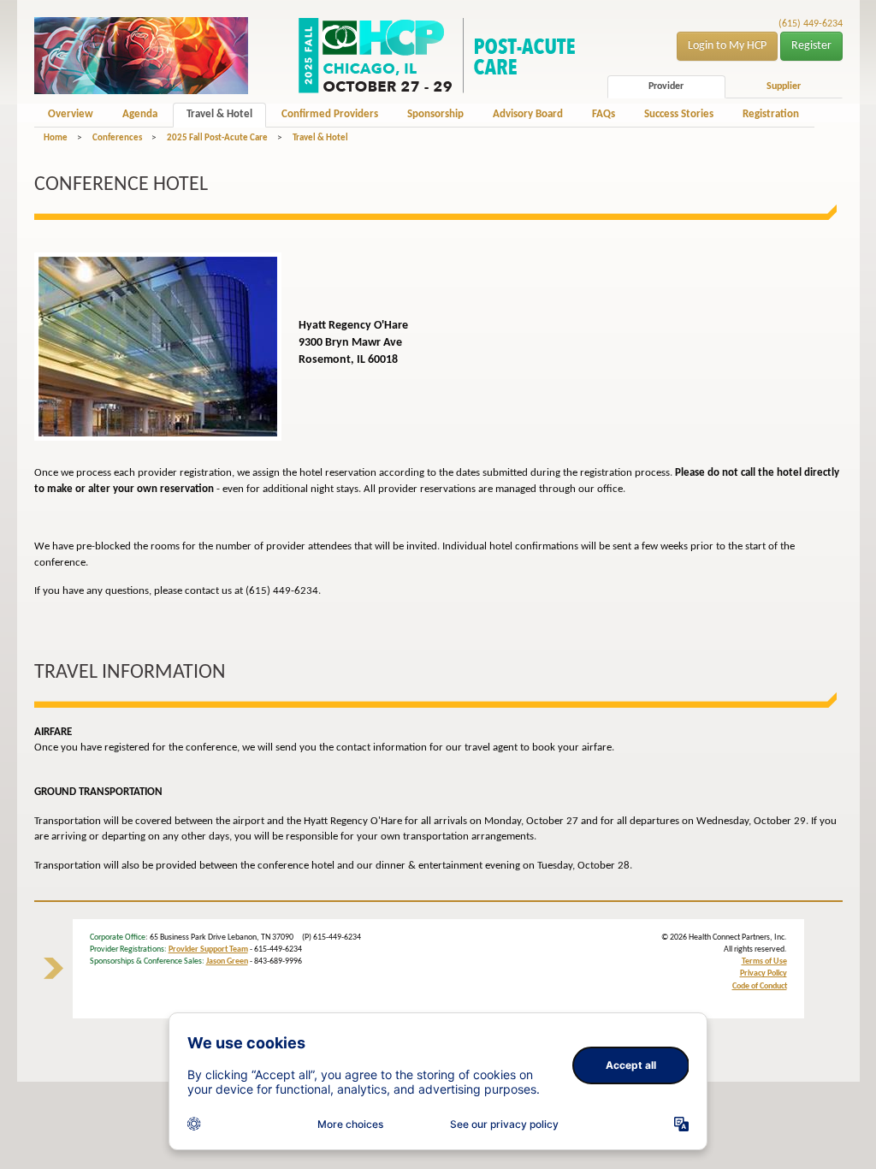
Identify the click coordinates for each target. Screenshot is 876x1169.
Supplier (783, 86)
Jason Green (227, 961)
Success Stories (678, 114)
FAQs (603, 114)
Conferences (117, 138)
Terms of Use (764, 961)
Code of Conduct (759, 986)
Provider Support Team (208, 949)
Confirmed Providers (329, 114)
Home (56, 138)
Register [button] (811, 45)
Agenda (139, 114)
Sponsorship (435, 114)
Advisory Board (528, 114)
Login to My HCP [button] (727, 45)
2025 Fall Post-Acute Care (217, 138)
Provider (666, 86)
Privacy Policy (763, 973)
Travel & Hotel (219, 114)
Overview (70, 114)
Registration (771, 114)
